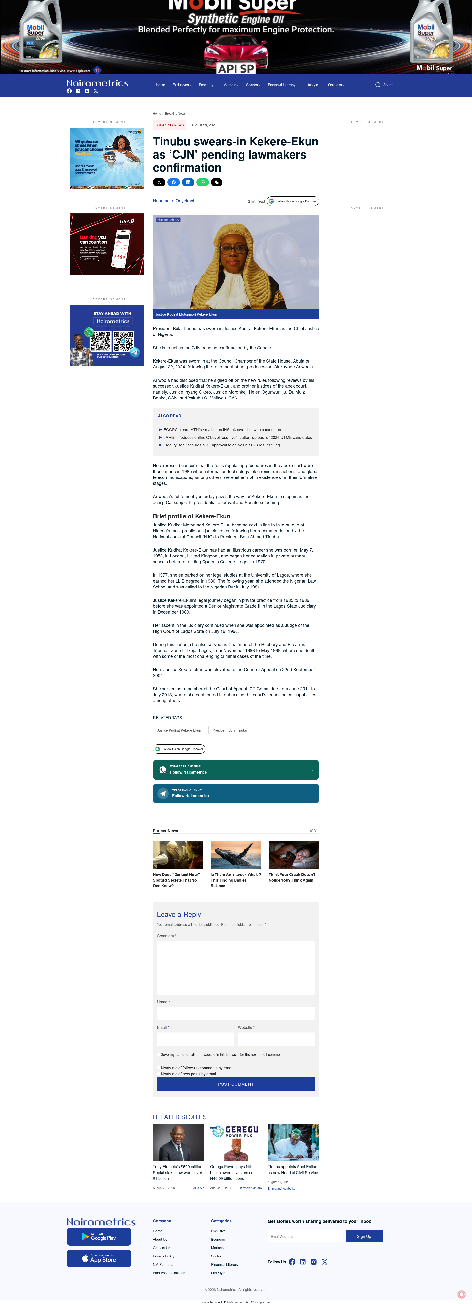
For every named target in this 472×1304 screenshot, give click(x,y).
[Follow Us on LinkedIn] (302, 1261)
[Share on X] (159, 182)
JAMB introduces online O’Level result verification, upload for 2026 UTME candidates (238, 437)
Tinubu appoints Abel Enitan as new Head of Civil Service (293, 1169)
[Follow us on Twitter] (95, 90)
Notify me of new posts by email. (189, 1074)
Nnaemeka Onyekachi (174, 200)
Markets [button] (229, 84)
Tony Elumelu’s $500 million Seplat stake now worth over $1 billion (177, 1172)
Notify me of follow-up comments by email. (197, 1068)
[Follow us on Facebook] (69, 90)
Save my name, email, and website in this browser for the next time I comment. (222, 1054)
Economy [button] (206, 84)
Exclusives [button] (181, 84)
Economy (218, 1239)
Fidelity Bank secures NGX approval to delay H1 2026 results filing (222, 445)
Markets (217, 1247)
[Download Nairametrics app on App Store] (99, 1258)
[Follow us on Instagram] (87, 90)
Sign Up (364, 1236)
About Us (160, 1239)
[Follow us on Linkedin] (78, 90)
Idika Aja (198, 1188)
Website (246, 1027)
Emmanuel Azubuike (281, 1188)
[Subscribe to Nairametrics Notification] (462, 1294)
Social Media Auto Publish (217, 1302)
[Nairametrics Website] (97, 82)
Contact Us (161, 1247)
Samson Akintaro (250, 1188)
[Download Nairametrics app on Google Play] (99, 1237)
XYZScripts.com (260, 1302)
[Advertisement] (365, 158)
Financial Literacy (224, 1264)
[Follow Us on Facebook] (292, 1261)
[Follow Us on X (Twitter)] (324, 1261)
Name (163, 1001)
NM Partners (163, 1264)
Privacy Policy (163, 1256)
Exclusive (218, 1230)
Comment (166, 935)
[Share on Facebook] (173, 182)
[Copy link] (216, 182)
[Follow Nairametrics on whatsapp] (107, 335)
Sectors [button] (252, 84)
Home (160, 84)
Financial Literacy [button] (281, 84)
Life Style (218, 1272)
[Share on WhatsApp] (202, 182)
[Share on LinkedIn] (188, 182)
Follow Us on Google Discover (296, 201)
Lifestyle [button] (311, 84)
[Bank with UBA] (107, 244)
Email (163, 1027)
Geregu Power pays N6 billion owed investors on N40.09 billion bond (231, 1172)
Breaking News (175, 113)
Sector (216, 1256)
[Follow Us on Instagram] (313, 1261)
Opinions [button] (335, 84)
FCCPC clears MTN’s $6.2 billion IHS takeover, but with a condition (222, 429)
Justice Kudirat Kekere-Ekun (179, 730)
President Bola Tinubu (230, 730)
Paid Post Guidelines (169, 1272)
